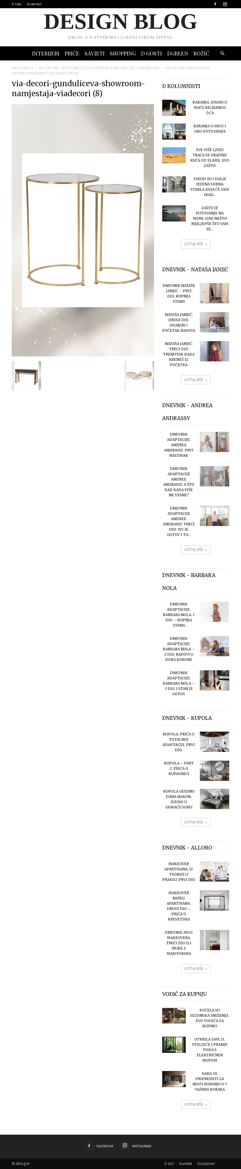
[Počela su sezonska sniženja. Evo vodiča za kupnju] (174, 1016)
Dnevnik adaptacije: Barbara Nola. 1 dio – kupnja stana (179, 614)
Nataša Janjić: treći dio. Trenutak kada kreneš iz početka (179, 354)
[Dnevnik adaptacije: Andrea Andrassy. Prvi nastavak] (214, 442)
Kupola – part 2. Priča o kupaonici (179, 768)
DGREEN (177, 53)
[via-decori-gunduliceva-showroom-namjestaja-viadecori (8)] (83, 355)
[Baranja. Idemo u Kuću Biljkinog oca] (174, 108)
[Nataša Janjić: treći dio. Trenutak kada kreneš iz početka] (214, 351)
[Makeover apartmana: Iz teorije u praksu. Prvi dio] (214, 871)
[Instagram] (224, 4)
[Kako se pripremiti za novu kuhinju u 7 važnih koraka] (174, 1079)
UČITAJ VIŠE (193, 243)
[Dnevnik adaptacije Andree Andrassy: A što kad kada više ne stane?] (214, 476)
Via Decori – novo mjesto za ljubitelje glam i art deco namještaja (99, 67)
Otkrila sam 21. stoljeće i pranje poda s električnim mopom (209, 1050)
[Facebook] (215, 4)
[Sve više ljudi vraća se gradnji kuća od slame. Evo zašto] (174, 155)
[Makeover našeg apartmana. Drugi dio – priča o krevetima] (214, 900)
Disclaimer (206, 1163)
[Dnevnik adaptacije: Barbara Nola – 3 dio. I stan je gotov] (214, 680)
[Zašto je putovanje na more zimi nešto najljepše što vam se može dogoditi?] (174, 213)
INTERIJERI (45, 53)
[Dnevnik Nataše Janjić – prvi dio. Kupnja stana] (214, 293)
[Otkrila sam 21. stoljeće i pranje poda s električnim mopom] (174, 1045)
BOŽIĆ (201, 53)
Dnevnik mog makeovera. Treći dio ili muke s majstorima (179, 943)
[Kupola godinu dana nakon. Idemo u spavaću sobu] (214, 799)
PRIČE (72, 53)
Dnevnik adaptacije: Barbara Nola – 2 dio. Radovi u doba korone (179, 649)
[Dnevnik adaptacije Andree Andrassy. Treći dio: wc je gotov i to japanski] (214, 516)
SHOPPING (123, 53)
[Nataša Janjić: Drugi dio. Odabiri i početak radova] (214, 322)
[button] (222, 53)
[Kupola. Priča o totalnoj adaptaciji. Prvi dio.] (214, 742)
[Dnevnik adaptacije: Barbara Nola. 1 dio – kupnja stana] (214, 612)
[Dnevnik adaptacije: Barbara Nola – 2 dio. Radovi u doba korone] (214, 646)
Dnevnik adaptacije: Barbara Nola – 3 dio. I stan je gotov (179, 683)
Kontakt (34, 4)
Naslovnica (23, 67)
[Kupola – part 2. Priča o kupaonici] (214, 771)
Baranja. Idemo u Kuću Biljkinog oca (210, 107)
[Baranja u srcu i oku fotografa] (174, 132)
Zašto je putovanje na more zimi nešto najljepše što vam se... (209, 218)
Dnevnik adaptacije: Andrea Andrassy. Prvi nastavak (178, 445)
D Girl (17, 4)
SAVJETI (95, 53)
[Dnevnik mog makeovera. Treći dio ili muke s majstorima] (214, 940)
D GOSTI (151, 53)
